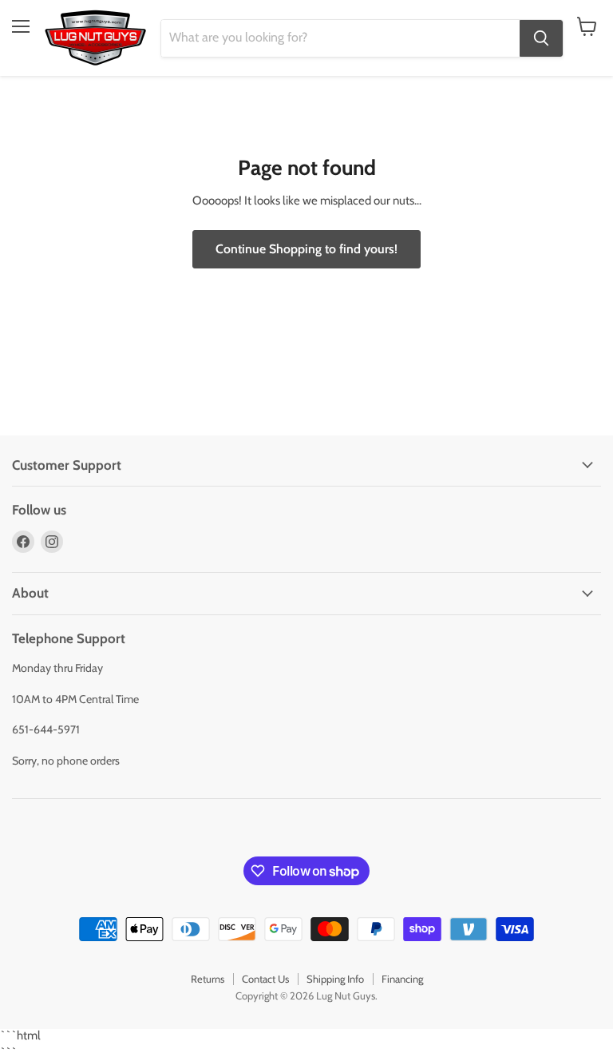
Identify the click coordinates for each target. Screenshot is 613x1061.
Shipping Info (335, 978)
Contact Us (265, 978)
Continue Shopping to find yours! (306, 248)
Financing (402, 978)
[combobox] (340, 38)
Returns (207, 978)
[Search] (541, 38)
